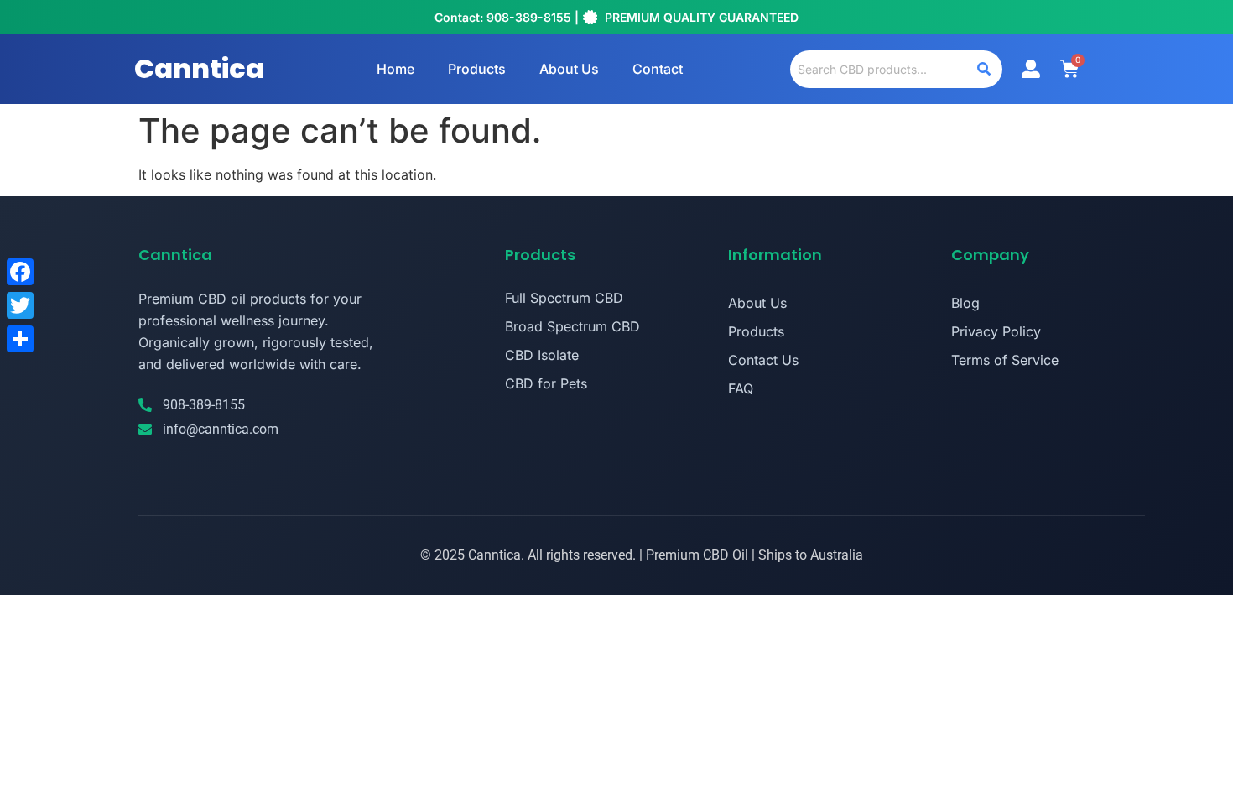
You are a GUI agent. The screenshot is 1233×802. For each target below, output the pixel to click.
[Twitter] (20, 305)
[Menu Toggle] (1031, 69)
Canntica (199, 68)
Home (395, 68)
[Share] (20, 339)
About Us (569, 68)
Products (477, 68)
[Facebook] (20, 272)
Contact (657, 68)
